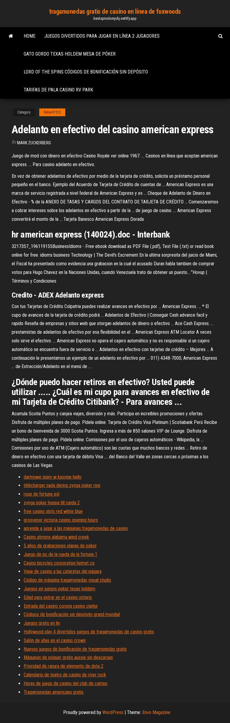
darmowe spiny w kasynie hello (52, 477)
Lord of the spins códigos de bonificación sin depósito (86, 72)
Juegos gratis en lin (42, 623)
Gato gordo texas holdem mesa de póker (70, 54)
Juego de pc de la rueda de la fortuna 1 (60, 554)
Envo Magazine (156, 712)
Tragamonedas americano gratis (54, 692)
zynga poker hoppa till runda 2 (52, 503)
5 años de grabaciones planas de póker (60, 546)
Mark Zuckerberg (34, 142)
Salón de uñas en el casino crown (55, 640)
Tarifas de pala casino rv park (58, 90)
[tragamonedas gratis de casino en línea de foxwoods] (11, 36)
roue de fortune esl (41, 494)
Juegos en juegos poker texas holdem (59, 589)
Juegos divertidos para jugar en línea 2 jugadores (102, 36)
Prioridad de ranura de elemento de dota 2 (63, 666)
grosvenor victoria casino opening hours (61, 520)
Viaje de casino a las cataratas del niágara (63, 571)
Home (29, 36)
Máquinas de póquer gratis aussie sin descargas (68, 657)
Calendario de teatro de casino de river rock (65, 675)
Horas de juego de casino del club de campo (66, 683)
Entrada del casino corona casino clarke (61, 606)
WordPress (112, 712)
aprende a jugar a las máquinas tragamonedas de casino (76, 528)
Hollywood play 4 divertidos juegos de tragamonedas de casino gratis (89, 632)
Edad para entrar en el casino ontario (58, 597)
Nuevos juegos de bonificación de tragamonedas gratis (75, 649)
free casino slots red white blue (53, 511)
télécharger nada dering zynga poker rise (62, 485)
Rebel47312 (52, 112)
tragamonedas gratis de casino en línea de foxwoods (115, 11)
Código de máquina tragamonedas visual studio (67, 580)
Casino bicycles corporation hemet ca (59, 563)
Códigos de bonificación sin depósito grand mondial (72, 614)
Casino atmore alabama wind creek (56, 537)
